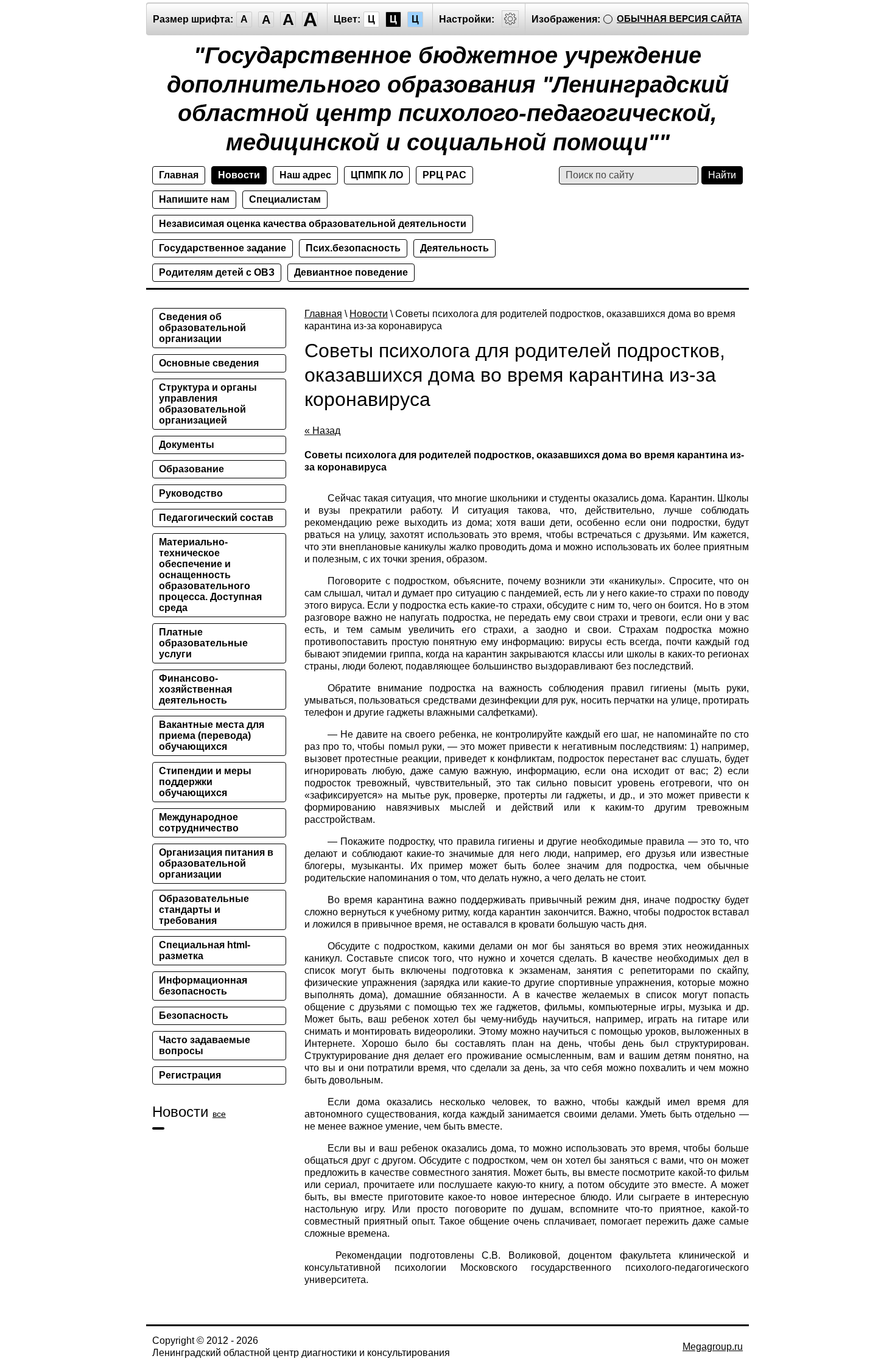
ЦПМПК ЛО (377, 175)
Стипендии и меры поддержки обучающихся (205, 782)
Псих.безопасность (353, 248)
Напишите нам (194, 199)
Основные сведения (209, 363)
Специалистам (285, 199)
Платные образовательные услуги (203, 643)
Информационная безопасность (203, 985)
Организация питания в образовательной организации (216, 863)
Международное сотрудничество (199, 822)
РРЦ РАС (444, 175)
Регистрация (190, 1075)
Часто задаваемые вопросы (204, 1045)
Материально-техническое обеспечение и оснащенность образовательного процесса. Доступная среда (210, 575)
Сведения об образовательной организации (202, 328)
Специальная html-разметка (204, 950)
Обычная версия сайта (679, 18)
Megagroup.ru (713, 1346)
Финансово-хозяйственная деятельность (195, 689)
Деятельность (454, 248)
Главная (178, 175)
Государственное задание (222, 248)
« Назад (322, 430)
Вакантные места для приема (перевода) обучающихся (211, 735)
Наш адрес (305, 175)
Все (219, 1114)
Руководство (191, 493)
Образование (191, 469)
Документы (186, 444)
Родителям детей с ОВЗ (217, 272)
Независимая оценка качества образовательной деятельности (312, 224)
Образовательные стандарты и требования (204, 909)
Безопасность (193, 1015)
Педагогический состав (216, 517)
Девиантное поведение (351, 272)
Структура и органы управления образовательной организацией (208, 403)
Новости (239, 175)
